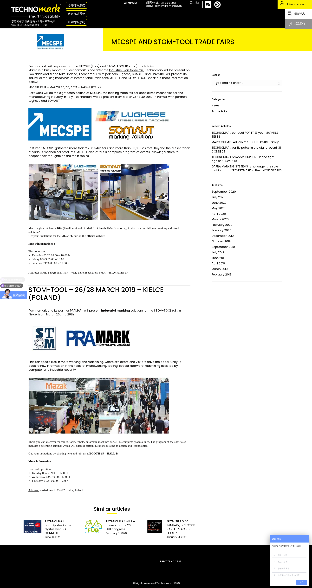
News (215, 106)
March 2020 (220, 219)
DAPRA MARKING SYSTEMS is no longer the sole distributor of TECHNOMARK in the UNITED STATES (247, 168)
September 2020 (224, 192)
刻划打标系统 (76, 22)
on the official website (91, 235)
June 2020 (219, 203)
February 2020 (222, 225)
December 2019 (223, 236)
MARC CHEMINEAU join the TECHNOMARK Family (245, 142)
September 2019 (223, 247)
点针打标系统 (76, 5)
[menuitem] (156, 583)
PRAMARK (76, 310)
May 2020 (219, 208)
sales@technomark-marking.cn (164, 5)
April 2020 (219, 214)
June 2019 (219, 258)
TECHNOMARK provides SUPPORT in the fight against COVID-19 (243, 159)
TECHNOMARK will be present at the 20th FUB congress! (120, 525)
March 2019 (220, 269)
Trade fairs (220, 111)
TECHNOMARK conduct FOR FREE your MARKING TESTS (245, 135)
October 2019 (221, 241)
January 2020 (221, 230)
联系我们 (299, 24)
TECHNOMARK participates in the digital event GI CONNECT (58, 527)
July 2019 (218, 252)
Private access (295, 4)
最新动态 (299, 14)
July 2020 (218, 197)
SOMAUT (53, 101)
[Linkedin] (220, 7)
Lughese (34, 101)
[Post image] (32, 526)
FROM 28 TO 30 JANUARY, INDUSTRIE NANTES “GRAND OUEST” (181, 527)
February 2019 (221, 274)
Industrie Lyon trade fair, (126, 70)
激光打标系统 (76, 14)
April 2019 (218, 263)
